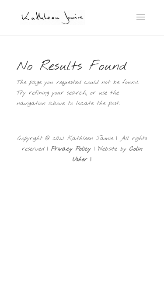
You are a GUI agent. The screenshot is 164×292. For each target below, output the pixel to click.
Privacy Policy (71, 149)
